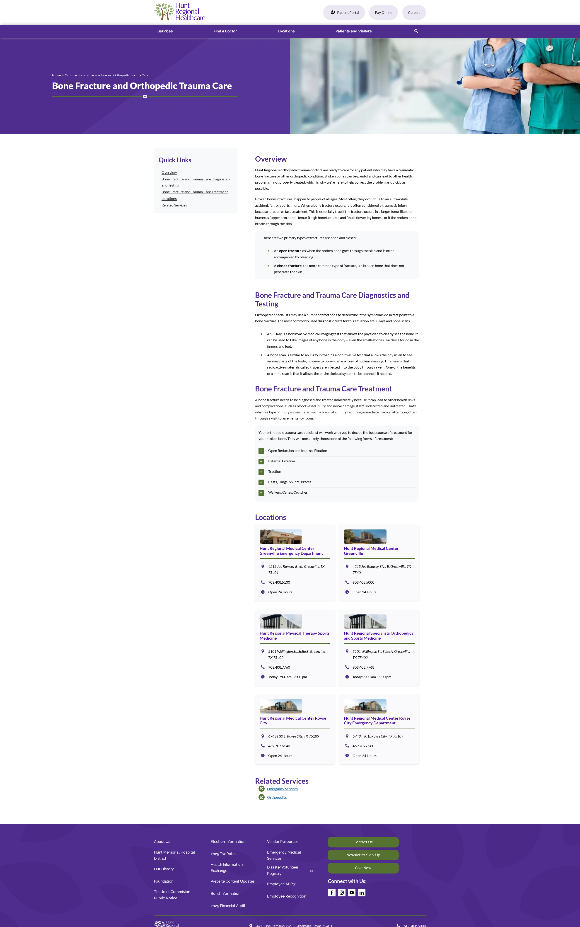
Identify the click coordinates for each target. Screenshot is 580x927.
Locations (169, 198)
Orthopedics (277, 797)
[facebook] (332, 892)
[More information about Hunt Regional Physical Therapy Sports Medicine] (295, 648)
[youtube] (351, 892)
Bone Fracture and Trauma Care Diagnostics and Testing (196, 182)
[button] (416, 31)
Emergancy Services (282, 788)
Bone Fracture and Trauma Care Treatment (195, 191)
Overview (169, 172)
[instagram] (342, 892)
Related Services (174, 205)
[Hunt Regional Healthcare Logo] (179, 4)
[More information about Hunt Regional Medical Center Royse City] (295, 729)
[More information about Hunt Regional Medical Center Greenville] (379, 563)
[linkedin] (361, 892)
